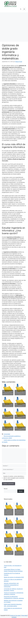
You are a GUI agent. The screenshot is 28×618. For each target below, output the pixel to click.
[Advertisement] (14, 27)
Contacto (14, 617)
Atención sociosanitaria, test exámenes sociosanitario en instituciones (11, 585)
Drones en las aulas (15, 615)
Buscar (5, 488)
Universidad (7, 434)
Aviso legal (24, 615)
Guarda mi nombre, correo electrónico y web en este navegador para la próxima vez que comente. (13, 478)
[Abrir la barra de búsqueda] (20, 9)
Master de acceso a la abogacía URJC (14, 577)
